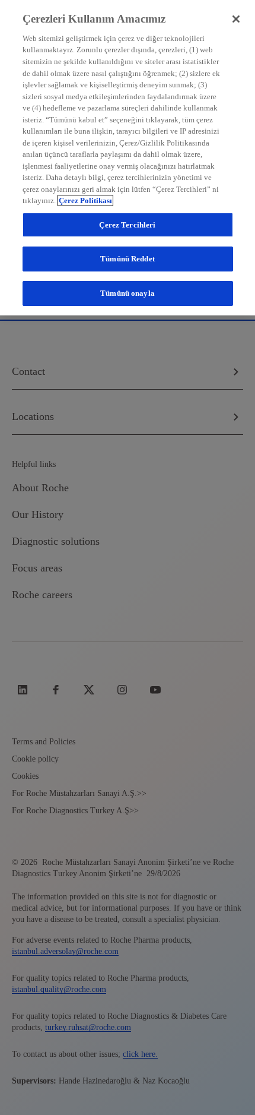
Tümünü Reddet (127, 258)
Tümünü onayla (127, 293)
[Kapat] (236, 19)
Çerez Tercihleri (127, 224)
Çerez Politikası (85, 200)
